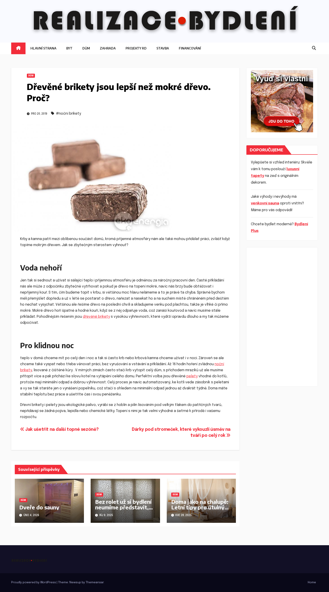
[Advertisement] (282, 317)
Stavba (162, 48)
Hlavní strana (43, 48)
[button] (314, 48)
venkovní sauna (265, 203)
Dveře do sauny (39, 507)
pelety (192, 376)
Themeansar (95, 582)
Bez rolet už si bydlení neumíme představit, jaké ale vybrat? (123, 507)
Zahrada (108, 48)
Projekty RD (136, 48)
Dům (86, 48)
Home (312, 582)
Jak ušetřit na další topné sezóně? (61, 429)
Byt (69, 48)
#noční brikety (68, 114)
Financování (190, 48)
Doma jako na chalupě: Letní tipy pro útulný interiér (199, 507)
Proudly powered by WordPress (34, 582)
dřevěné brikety (96, 317)
